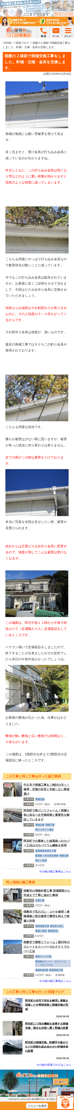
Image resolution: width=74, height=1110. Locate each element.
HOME (7, 42)
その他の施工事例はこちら (55, 871)
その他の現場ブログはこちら (53, 1064)
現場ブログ (22, 42)
